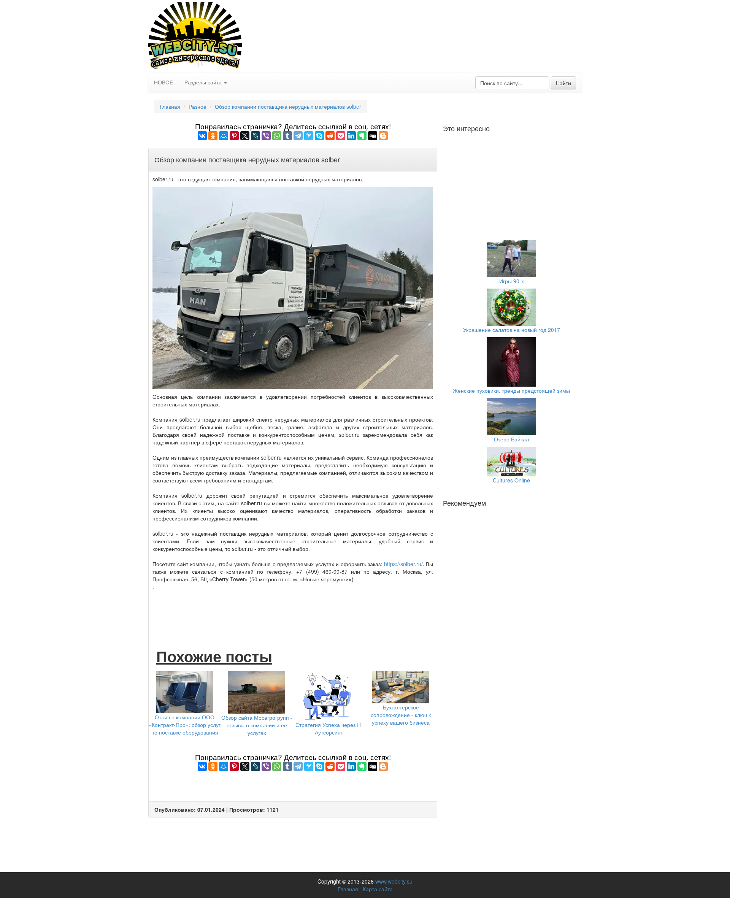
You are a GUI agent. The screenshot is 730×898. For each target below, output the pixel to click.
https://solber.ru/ (403, 564)
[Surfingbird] (308, 135)
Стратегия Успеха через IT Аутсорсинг (328, 728)
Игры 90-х (511, 281)
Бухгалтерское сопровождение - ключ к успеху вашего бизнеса (401, 714)
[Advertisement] (292, 611)
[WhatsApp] (276, 135)
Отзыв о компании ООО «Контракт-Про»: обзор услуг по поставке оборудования (185, 724)
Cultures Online (511, 480)
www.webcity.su (394, 881)
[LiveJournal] (255, 135)
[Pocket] (340, 135)
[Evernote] (362, 135)
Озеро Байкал (511, 439)
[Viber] (266, 135)
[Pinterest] (234, 135)
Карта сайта (378, 889)
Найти (563, 83)
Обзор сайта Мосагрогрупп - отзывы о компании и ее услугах (256, 725)
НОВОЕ (163, 82)
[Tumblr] (287, 135)
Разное (197, 106)
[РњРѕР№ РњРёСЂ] (223, 135)
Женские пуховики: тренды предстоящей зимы (511, 390)
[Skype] (319, 135)
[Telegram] (298, 135)
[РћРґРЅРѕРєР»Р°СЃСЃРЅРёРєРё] (212, 135)
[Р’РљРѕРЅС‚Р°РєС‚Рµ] (202, 135)
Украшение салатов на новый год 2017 (511, 329)
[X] (244, 135)
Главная (170, 106)
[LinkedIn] (351, 135)
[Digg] (372, 135)
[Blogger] (383, 135)
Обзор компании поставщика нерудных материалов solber (288, 106)
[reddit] (330, 135)
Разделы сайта (203, 82)
